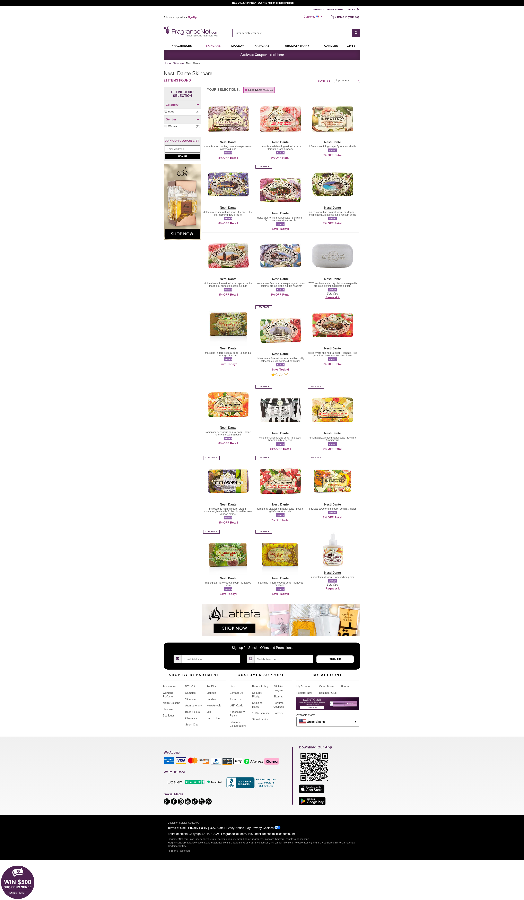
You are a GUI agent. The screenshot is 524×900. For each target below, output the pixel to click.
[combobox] (296, 33)
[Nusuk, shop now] (182, 204)
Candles (211, 699)
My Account (303, 686)
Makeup (237, 45)
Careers (278, 713)
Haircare (261, 45)
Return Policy (260, 686)
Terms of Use (177, 828)
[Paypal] (216, 761)
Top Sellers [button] (342, 80)
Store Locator (260, 719)
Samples (190, 692)
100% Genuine (261, 713)
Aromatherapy (193, 705)
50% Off (190, 686)
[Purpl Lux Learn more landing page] (327, 705)
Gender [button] (171, 119)
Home (167, 63)
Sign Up (182, 156)
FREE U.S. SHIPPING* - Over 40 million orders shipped (262, 2)
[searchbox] (292, 33)
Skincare (213, 45)
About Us (235, 699)
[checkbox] (182, 111)
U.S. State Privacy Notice (227, 828)
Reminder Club (328, 692)
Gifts (351, 45)
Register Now (304, 692)
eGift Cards (236, 705)
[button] (228, 121)
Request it (332, 297)
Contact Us (236, 692)
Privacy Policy (197, 828)
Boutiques (169, 715)
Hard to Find (214, 718)
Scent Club (191, 724)
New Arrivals (214, 705)
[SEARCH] (356, 33)
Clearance (191, 718)
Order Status (334, 9)
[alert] (314, 17)
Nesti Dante (260, 89)
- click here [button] (262, 55)
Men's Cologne (171, 702)
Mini (209, 711)
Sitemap (278, 696)
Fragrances (182, 45)
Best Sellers (192, 711)
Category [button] (172, 104)
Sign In (317, 9)
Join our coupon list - (180, 17)
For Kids (212, 686)
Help (350, 9)
